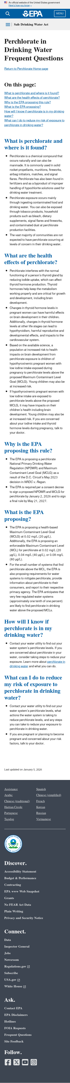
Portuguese (11, 813)
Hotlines (10, 1021)
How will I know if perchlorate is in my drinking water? (34, 113)
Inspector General (16, 946)
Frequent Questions (18, 1035)
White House (13, 986)
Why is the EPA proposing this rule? (27, 102)
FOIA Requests (15, 1028)
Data (7, 940)
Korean (40, 807)
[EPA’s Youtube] (25, 1062)
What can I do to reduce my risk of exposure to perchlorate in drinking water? (34, 122)
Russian (41, 813)
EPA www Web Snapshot (21, 891)
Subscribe (11, 973)
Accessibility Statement (20, 871)
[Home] (32, 14)
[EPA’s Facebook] (7, 1062)
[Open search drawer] (7, 13)
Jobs (7, 953)
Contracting (12, 885)
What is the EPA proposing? (22, 107)
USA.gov (10, 980)
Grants (9, 898)
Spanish (41, 789)
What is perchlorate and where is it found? (31, 93)
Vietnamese (43, 819)
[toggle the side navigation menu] (7, 24)
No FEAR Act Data (17, 905)
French (40, 801)
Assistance (11, 789)
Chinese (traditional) (17, 801)
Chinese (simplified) (48, 795)
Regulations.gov (15, 966)
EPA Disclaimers (16, 1015)
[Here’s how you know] (35, 4)
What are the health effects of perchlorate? (32, 98)
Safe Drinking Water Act (31, 24)
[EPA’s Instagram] (33, 1062)
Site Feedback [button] (14, 1041)
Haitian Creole (13, 807)
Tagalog (9, 819)
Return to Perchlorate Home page (26, 69)
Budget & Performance (20, 878)
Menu (60, 13)
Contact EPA (13, 1008)
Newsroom (11, 960)
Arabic (8, 795)
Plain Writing (13, 911)
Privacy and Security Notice (23, 918)
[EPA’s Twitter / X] (16, 1062)
